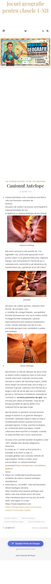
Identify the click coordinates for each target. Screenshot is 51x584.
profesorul (10, 527)
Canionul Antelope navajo (13, 522)
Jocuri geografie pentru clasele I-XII (25, 7)
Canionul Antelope (28, 518)
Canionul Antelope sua (35, 522)
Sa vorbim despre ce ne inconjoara (25, 181)
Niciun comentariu (40, 527)
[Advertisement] (25, 94)
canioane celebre (10, 518)
